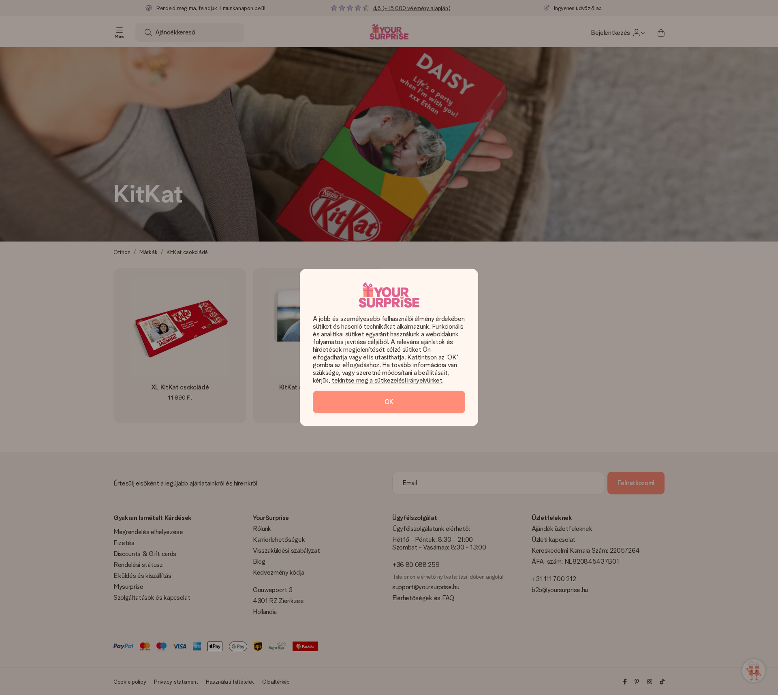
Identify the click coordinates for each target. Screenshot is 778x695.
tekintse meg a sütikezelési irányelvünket (386, 380)
